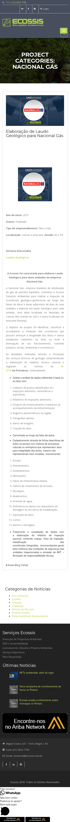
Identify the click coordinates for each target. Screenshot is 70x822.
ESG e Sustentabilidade (15, 643)
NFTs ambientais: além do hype (37, 672)
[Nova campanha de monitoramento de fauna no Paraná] (13, 689)
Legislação (17, 606)
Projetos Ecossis (21, 612)
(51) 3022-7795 (19, 2)
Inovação (17, 602)
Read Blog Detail (18, 565)
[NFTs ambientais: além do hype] (13, 676)
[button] (35, 810)
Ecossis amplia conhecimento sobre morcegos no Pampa (39, 701)
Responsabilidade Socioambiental (30, 616)
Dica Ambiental (20, 595)
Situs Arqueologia (12, 656)
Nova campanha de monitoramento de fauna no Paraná (40, 688)
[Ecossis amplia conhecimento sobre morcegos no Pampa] (13, 703)
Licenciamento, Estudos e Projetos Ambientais (27, 648)
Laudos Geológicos (17, 257)
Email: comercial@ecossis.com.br (24, 755)
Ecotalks (16, 599)
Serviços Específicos (14, 652)
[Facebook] (29, 8)
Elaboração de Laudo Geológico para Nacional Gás (34, 133)
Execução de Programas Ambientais (22, 639)
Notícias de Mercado (23, 609)
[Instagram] (35, 8)
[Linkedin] (22, 8)
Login (46, 8)
